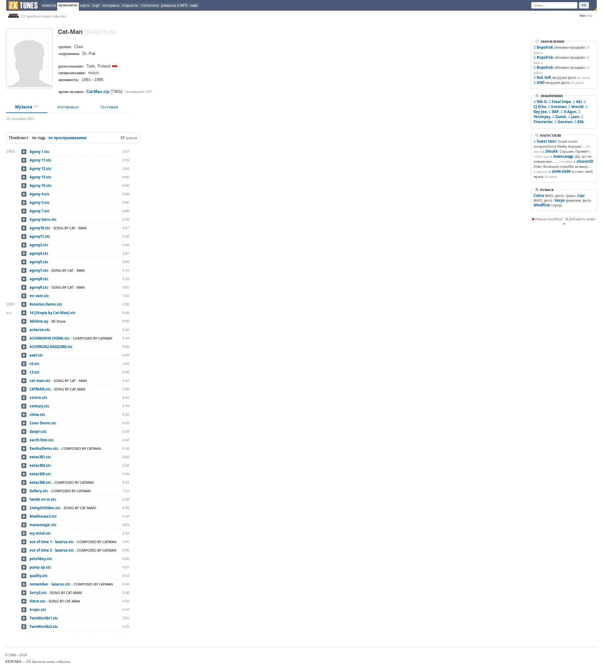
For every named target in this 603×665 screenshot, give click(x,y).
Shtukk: (552, 151)
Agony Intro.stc (43, 219)
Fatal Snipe (561, 101)
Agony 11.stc (41, 160)
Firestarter (543, 121)
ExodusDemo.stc (44, 448)
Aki (579, 101)
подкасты (130, 5)
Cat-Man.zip (97, 91)
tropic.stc (38, 609)
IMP (555, 111)
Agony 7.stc (40, 211)
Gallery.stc (39, 490)
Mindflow (542, 205)
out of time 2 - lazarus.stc (52, 550)
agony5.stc (39, 261)
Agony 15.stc (41, 185)
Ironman (558, 106)
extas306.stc (40, 482)
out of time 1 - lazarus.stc (52, 541)
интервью (110, 5)
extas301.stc (40, 457)
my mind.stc (40, 533)
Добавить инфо (582, 218)
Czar (581, 195)
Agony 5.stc (40, 202)
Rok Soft (544, 77)
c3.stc (35, 372)
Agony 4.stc (40, 194)
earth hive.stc (42, 440)
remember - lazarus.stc (50, 584)
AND (541, 82)
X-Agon (570, 111)
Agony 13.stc (41, 177)
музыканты (68, 5)
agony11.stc (40, 236)
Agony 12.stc (41, 168)
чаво (194, 5)
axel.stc (36, 355)
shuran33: (585, 161)
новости (49, 5)
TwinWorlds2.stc (44, 626)
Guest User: (547, 141)
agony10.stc (40, 228)
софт (96, 5)
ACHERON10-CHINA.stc (50, 338)
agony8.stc (39, 278)
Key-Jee (540, 111)
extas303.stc (40, 465)
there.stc (38, 601)
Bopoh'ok (545, 47)
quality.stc (39, 575)
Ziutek (560, 116)
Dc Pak (89, 53)
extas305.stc (40, 473)
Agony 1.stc (40, 151)
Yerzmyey (542, 116)
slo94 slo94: (561, 171)
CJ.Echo (540, 106)
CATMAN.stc (40, 389)
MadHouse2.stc (43, 516)
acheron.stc (40, 329)
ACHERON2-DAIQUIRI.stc (51, 346)
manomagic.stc (43, 524)
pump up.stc (40, 567)
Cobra (539, 195)
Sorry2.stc (38, 592)
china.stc (37, 414)
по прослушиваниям (67, 137)
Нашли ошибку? (549, 218)
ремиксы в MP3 (174, 5)
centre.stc (38, 397)
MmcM (577, 106)
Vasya (559, 200)
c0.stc (35, 363)
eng (589, 15)
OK (584, 5)
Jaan (575, 116)
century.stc (39, 406)
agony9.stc (39, 287)
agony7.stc (39, 270)
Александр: (563, 156)
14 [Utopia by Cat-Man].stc (53, 312)
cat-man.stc (40, 380)
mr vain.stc (39, 295)
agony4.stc (39, 253)
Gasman (565, 121)
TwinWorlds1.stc (44, 618)
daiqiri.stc (38, 431)
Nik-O (542, 101)
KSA (580, 121)
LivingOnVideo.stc (45, 507)
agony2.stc (39, 245)
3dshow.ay (39, 321)
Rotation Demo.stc (46, 304)
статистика (150, 5)
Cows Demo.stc (43, 423)
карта (85, 5)
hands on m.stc (43, 499)
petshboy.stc (41, 558)
